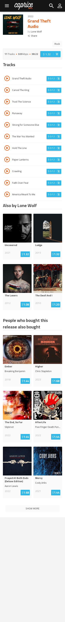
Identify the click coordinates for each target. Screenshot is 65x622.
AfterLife (40, 422)
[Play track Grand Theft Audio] (7, 79)
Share (34, 36)
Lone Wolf (36, 31)
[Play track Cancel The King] (7, 90)
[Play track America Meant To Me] (7, 195)
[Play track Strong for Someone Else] (7, 125)
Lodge (38, 245)
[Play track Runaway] (7, 113)
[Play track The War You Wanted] (7, 137)
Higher (39, 366)
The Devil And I (43, 295)
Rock (57, 43)
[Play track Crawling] (7, 171)
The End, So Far (14, 422)
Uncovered (11, 245)
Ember (8, 366)
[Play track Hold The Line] (7, 148)
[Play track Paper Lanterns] (7, 160)
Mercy (38, 478)
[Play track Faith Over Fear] (7, 183)
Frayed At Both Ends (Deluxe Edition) (16, 479)
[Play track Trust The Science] (7, 102)
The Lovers (11, 295)
